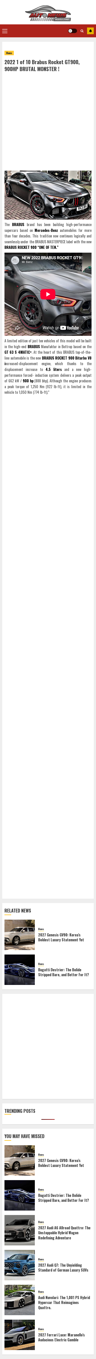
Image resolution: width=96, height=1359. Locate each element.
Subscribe (90, 31)
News (9, 53)
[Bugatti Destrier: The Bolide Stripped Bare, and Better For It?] (19, 970)
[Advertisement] (48, 122)
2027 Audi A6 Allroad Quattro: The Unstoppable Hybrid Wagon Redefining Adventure (64, 1232)
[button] (4, 31)
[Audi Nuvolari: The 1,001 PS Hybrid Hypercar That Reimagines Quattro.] (19, 1300)
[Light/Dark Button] (72, 31)
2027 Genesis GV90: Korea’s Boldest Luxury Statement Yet (61, 937)
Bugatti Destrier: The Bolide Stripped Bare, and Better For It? (63, 972)
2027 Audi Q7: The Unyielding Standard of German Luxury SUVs (63, 1267)
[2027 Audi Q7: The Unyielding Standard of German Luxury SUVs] (19, 1265)
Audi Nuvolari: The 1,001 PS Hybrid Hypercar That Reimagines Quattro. (64, 1302)
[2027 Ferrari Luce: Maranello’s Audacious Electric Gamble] (19, 1335)
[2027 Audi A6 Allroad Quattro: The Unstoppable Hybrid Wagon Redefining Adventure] (19, 1230)
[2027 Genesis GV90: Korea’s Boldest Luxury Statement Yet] (19, 935)
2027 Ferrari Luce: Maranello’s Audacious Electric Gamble (61, 1337)
